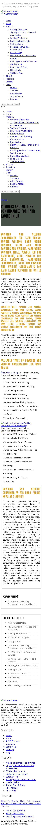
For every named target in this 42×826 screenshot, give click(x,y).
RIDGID (9, 76)
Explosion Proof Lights (20, 41)
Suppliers (10, 79)
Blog (8, 752)
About (8, 23)
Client (8, 84)
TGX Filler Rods (16, 73)
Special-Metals (16, 96)
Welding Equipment (19, 38)
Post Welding (16, 52)
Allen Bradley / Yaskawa (19, 685)
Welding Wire (16, 64)
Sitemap (10, 749)
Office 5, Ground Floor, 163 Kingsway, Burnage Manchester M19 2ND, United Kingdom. (21, 803)
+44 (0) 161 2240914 (15, 810)
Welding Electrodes (18, 29)
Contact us (11, 746)
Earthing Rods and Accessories (23, 61)
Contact (9, 81)
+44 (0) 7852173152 (15, 813)
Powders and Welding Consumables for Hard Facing (22, 603)
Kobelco (13, 99)
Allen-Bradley (16, 93)
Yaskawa (14, 90)
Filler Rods (12, 681)
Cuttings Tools (16, 44)
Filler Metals (15, 70)
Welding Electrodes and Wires (20, 762)
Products (10, 26)
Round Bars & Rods (18, 67)
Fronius (13, 87)
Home (8, 20)
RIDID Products (13, 741)
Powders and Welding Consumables (21, 138)
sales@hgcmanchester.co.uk (19, 816)
